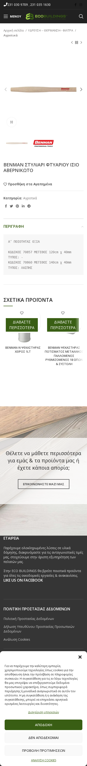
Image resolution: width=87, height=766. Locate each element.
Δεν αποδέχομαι (43, 737)
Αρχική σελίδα (13, 30)
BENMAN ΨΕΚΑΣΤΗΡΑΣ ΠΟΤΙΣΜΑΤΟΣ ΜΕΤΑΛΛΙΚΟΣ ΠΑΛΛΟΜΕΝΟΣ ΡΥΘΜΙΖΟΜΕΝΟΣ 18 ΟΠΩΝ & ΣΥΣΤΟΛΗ (64, 356)
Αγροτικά (10, 35)
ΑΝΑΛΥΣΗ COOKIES (43, 760)
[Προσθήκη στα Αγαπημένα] (22, 313)
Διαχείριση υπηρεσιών (43, 712)
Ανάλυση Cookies (16, 639)
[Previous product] (72, 42)
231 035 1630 (40, 4)
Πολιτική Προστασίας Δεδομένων (28, 618)
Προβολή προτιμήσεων (43, 750)
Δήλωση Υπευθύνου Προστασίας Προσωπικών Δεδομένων (38, 628)
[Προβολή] (11, 122)
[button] (80, 657)
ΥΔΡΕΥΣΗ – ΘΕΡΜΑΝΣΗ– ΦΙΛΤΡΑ (51, 30)
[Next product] (81, 42)
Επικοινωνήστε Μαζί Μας (43, 484)
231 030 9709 (18, 4)
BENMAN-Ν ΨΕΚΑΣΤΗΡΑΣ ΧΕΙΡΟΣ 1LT (23, 350)
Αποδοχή (43, 724)
